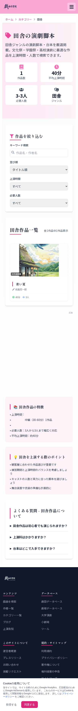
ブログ (7, 622)
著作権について (50, 664)
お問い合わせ (11, 664)
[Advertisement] (39, 353)
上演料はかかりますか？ (29, 537)
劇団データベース (51, 601)
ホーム (9, 19)
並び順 (14, 162)
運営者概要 (9, 651)
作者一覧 (8, 608)
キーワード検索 (19, 145)
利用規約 (46, 651)
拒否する (11, 704)
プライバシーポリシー (54, 658)
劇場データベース (51, 608)
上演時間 (15, 179)
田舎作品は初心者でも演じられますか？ (40, 525)
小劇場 (45, 622)
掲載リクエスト (12, 671)
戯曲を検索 (9, 601)
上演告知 (8, 629)
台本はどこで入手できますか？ (34, 548)
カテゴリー (25, 19)
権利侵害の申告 (50, 671)
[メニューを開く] (71, 7)
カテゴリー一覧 (12, 615)
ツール (45, 629)
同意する (29, 704)
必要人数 (15, 195)
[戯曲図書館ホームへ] (39, 578)
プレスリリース (12, 658)
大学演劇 (46, 615)
